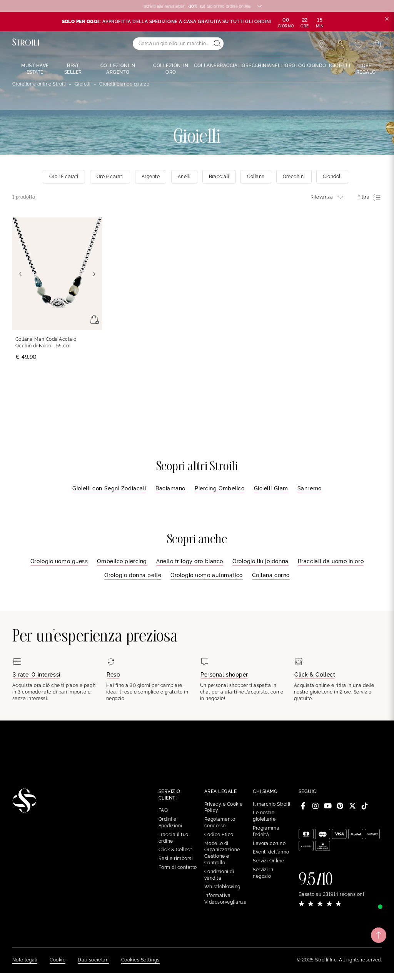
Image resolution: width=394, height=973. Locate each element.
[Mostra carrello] (377, 44)
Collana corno (271, 575)
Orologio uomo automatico (206, 575)
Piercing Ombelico (220, 488)
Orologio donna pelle (132, 575)
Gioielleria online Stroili (39, 84)
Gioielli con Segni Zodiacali (109, 488)
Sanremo (309, 488)
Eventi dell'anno (271, 852)
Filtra (363, 197)
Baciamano (170, 488)
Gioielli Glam (271, 488)
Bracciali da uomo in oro (331, 561)
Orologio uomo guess (59, 561)
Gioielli (83, 84)
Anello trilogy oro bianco (189, 561)
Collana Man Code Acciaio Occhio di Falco (46, 342)
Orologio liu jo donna (260, 561)
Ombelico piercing (122, 561)
